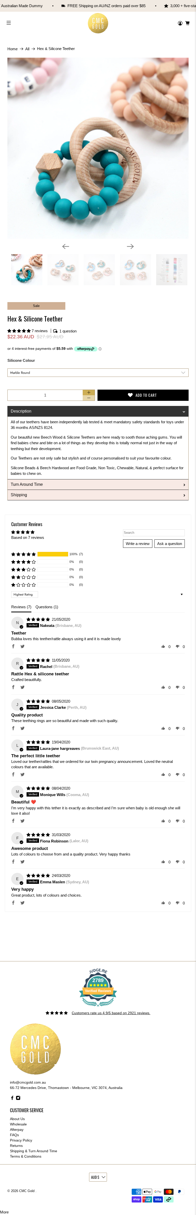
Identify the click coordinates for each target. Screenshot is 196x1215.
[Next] (130, 246)
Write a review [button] (138, 543)
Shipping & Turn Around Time (33, 1151)
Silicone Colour (21, 360)
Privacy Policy (21, 1140)
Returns (16, 1146)
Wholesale (18, 1124)
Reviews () (21, 607)
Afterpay (16, 1129)
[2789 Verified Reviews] (98, 1008)
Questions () (46, 607)
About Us (17, 1119)
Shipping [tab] (19, 495)
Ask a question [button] (169, 543)
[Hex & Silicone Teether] (98, 148)
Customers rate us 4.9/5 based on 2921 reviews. (111, 1013)
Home (12, 49)
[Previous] (65, 246)
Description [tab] (21, 411)
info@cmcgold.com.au (28, 1082)
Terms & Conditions (25, 1156)
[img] (39, 619)
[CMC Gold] (98, 23)
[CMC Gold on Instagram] (18, 1099)
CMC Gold (27, 1191)
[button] (19, 331)
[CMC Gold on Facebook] (12, 1099)
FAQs (14, 1135)
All (27, 49)
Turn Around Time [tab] (27, 484)
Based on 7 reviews (27, 537)
